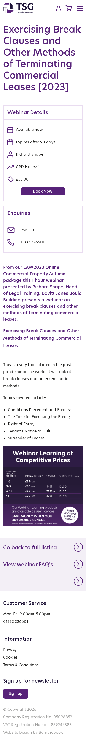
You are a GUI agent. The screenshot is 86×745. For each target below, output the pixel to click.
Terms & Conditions (21, 665)
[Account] (58, 8)
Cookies (10, 657)
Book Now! (43, 191)
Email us (27, 230)
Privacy (10, 649)
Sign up (16, 693)
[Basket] (68, 8)
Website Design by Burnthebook (33, 732)
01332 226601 (31, 242)
